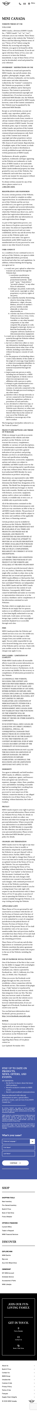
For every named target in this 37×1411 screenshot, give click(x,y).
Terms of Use (6, 1390)
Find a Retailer (7, 1217)
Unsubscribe (6, 1380)
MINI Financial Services (10, 1234)
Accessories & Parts (9, 1281)
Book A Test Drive (8, 1213)
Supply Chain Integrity (9, 1397)
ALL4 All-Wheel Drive (9, 1263)
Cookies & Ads (7, 1383)
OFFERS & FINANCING (10, 1223)
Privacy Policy (7, 1387)
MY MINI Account (8, 1273)
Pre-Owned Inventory (9, 1205)
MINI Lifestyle (6, 1284)
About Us (5, 1366)
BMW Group (6, 1376)
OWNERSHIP (6, 1269)
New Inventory (7, 1201)
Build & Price (6, 1209)
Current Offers (7, 1227)
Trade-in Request (8, 1231)
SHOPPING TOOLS (8, 1198)
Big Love (5, 1259)
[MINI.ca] (5, 4)
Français (5, 1394)
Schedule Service (8, 1277)
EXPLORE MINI (7, 1251)
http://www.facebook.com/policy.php (16, 1016)
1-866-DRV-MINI (8, 187)
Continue (14, 1163)
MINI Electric (6, 1255)
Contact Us (6, 1373)
